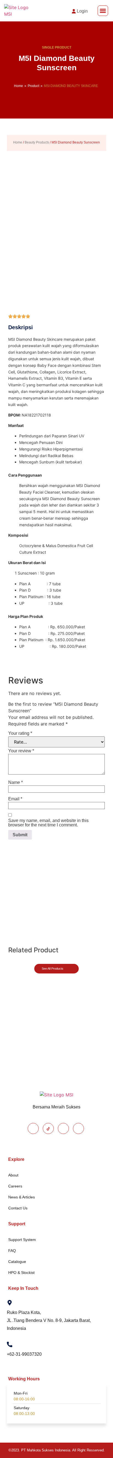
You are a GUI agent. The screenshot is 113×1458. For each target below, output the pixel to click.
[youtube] (78, 1128)
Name (15, 782)
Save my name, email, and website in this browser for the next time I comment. (48, 822)
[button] (103, 10)
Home (18, 86)
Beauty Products (37, 142)
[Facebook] (33, 1128)
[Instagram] (63, 1128)
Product (33, 86)
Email (15, 799)
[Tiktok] (48, 1128)
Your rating (20, 733)
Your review (21, 751)
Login (82, 11)
